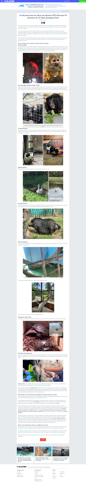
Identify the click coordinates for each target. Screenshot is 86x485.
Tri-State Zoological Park (50, 25)
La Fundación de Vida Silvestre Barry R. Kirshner (27, 430)
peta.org (54, 471)
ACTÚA (43, 439)
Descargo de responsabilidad (39, 476)
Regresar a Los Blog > (65, 10)
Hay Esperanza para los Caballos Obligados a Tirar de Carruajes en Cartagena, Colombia (60, 459)
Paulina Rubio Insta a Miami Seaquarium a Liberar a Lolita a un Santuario (43, 459)
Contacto (36, 473)
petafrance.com (62, 473)
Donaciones (82, 1)
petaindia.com (62, 471)
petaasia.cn (61, 476)
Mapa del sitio (19, 473)
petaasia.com (55, 476)
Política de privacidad (38, 479)
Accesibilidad (19, 471)
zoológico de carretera (36, 435)
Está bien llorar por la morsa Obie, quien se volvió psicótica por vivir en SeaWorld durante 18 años (24, 459)
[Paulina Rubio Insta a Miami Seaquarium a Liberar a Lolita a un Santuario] (43, 451)
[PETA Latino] (9, 1)
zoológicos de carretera (49, 32)
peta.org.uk (54, 473)
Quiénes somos (37, 471)
